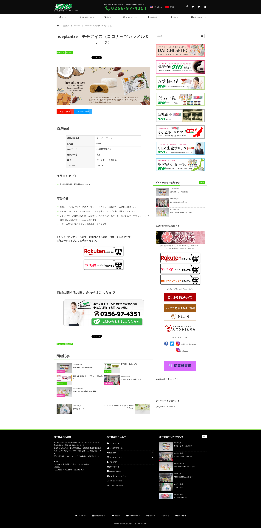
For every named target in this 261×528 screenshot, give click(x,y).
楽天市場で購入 (66, 111)
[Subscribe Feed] (199, 6)
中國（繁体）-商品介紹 (115, 485)
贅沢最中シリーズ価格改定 (83, 367)
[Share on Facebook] (187, 6)
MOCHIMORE (61, 383)
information (60, 371)
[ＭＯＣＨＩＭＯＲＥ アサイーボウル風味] (64, 380)
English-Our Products (114, 481)
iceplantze (60, 52)
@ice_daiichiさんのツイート (166, 407)
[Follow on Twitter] (193, 6)
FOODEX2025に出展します (183, 477)
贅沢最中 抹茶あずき (129, 364)
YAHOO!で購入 (84, 111)
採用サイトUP (78, 409)
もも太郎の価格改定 (180, 497)
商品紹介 (69, 52)
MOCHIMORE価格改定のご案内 (85, 391)
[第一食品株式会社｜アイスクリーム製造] (64, 9)
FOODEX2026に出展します (131, 379)
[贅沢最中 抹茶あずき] (112, 368)
